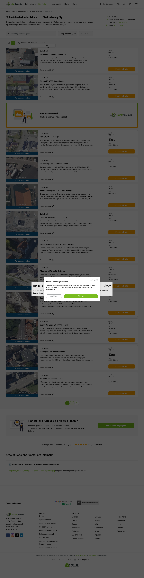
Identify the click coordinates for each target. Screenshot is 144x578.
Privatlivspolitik (93, 280)
